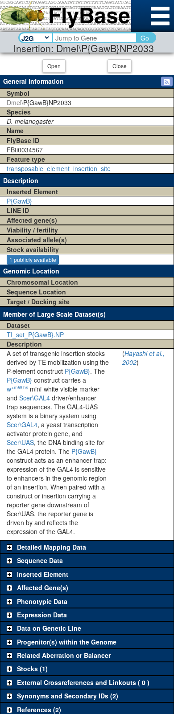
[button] (167, 81)
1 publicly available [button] (32, 259)
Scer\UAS (20, 442)
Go (145, 37)
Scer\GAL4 (34, 397)
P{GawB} (19, 200)
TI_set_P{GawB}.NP (35, 334)
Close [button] (119, 65)
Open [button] (54, 65)
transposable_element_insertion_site (59, 168)
